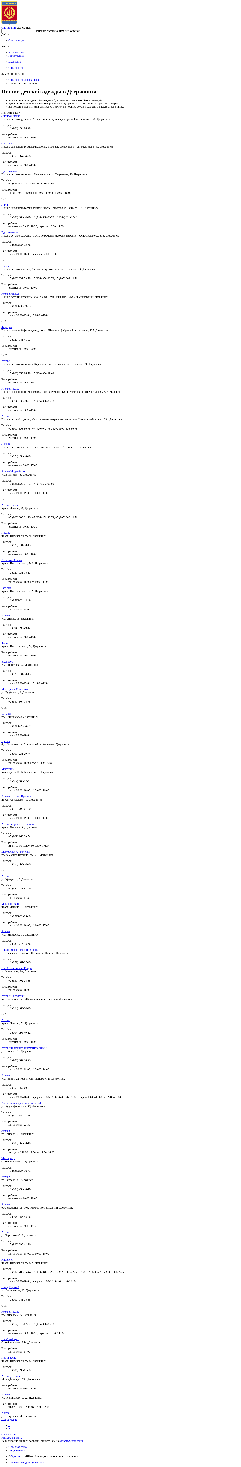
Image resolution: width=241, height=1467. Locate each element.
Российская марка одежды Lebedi (21, 1103)
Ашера (5, 1412)
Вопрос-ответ (16, 1450)
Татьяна (6, 587)
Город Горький (10, 1287)
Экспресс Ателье (11, 560)
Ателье (5, 360)
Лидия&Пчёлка (10, 115)
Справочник (8, 27)
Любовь (6, 443)
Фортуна (6, 327)
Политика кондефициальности (27, 1462)
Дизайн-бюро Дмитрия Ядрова (20, 949)
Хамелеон (7, 1259)
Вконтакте (14, 61)
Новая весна (8, 1357)
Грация (5, 741)
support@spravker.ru (71, 1440)
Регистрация (16, 55)
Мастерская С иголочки (15, 689)
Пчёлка (5, 266)
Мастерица (8, 768)
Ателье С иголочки (13, 995)
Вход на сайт (16, 52)
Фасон (5, 643)
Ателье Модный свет (14, 471)
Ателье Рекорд (10, 293)
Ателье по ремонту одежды (17, 824)
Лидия (5, 204)
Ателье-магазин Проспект (17, 796)
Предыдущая (9, 1419)
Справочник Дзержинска (23, 79)
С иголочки (8, 143)
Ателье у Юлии (10, 1376)
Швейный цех (10, 1339)
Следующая (8, 1434)
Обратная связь (17, 1446)
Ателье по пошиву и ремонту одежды (24, 1047)
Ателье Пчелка (10, 388)
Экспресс (7, 661)
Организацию (16, 40)
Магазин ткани (10, 903)
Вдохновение (9, 171)
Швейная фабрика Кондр (16, 968)
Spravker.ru (17, 1456)
